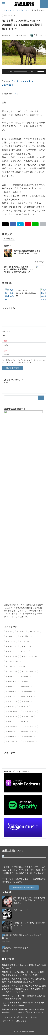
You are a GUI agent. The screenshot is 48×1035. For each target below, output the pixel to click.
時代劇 (24, 706)
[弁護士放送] (23, 507)
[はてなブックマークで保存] (20, 224)
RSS (16, 93)
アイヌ (11, 641)
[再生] (5, 71)
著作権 (11, 731)
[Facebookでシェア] (13, 224)
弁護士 (11, 696)
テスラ (11, 651)
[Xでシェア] (5, 224)
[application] (24, 71)
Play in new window (22, 81)
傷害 (26, 681)
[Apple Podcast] (23, 783)
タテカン (28, 646)
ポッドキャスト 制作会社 (32, 756)
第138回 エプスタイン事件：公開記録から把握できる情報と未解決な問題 (24, 997)
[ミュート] (35, 71)
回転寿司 (12, 691)
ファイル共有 (30, 671)
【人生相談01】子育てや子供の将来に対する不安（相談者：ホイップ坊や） (23, 1004)
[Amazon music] (23, 827)
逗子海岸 (28, 736)
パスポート (13, 661)
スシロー (12, 646)
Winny (11, 636)
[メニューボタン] (3, 3)
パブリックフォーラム (17, 666)
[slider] (41, 71)
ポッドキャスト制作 (12, 756)
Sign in (7, 383)
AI (10, 631)
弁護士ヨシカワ (40, 35)
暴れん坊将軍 (14, 711)
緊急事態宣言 (14, 726)
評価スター (6, 331)
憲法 (27, 701)
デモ (25, 651)
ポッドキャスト (9, 15)
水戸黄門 (28, 716)
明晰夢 (7, 759)
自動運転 (31, 726)
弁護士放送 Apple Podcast (24, 887)
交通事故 (26, 676)
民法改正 (12, 716)
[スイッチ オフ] (44, 4)
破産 (25, 721)
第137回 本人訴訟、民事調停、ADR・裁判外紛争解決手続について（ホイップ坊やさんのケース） (23, 1010)
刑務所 (25, 686)
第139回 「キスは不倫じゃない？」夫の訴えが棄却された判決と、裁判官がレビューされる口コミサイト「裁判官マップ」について (24, 989)
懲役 (11, 706)
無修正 (11, 721)
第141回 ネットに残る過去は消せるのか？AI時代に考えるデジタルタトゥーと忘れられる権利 (24, 973)
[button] (43, 224)
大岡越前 (28, 691)
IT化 (21, 631)
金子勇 (30, 741)
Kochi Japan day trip (24, 762)
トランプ (12, 656)
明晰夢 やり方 (16, 759)
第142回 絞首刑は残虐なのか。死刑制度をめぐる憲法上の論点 (24, 966)
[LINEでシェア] (35, 224)
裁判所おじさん (29, 731)
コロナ (25, 641)
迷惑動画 (12, 736)
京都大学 (12, 681)
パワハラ (12, 671)
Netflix (35, 631)
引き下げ (12, 701)
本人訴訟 (31, 711)
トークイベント (30, 656)
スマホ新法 (10, 239)
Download (7, 85)
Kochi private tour (31, 759)
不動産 (11, 676)
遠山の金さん (14, 741)
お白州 (25, 636)
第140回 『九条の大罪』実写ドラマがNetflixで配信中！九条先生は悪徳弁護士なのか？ (23, 980)
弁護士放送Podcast (27, 1032)
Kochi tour (9, 762)
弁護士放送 (27, 696)
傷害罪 (11, 686)
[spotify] (23, 805)
